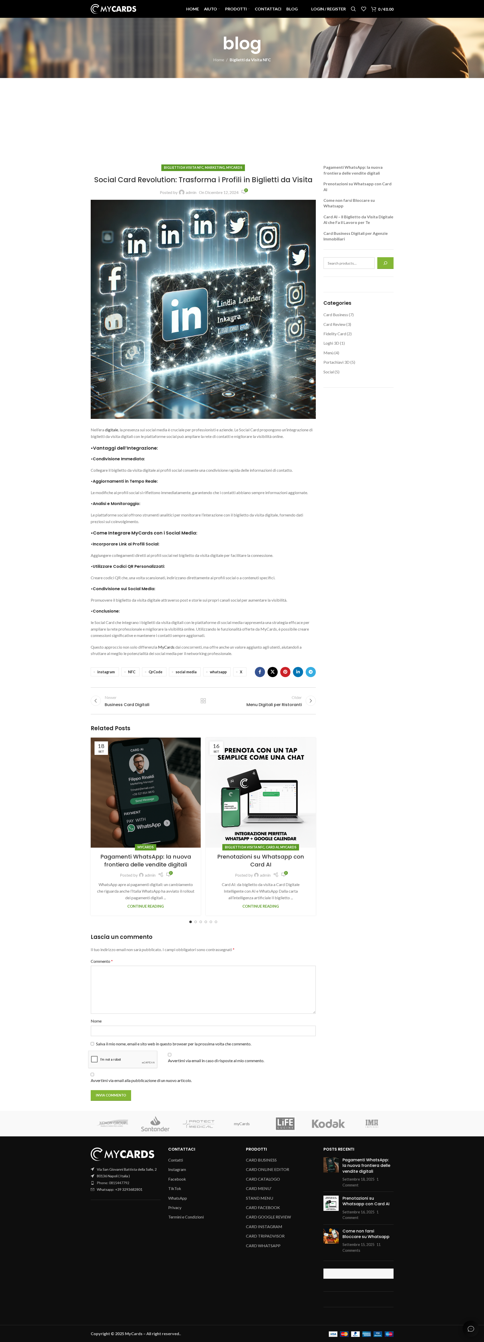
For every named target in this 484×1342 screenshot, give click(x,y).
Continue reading (145, 906)
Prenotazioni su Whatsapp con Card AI (260, 860)
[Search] (353, 9)
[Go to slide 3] (200, 922)
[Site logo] (113, 8)
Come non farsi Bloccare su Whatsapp (365, 1234)
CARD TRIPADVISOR (265, 1235)
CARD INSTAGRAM (264, 1226)
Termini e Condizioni (186, 1216)
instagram (106, 672)
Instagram (177, 1169)
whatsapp (218, 672)
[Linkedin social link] (298, 672)
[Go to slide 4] (206, 922)
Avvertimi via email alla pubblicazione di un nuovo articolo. (141, 1080)
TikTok (174, 1188)
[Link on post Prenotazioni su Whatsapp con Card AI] (261, 793)
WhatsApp (177, 1198)
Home (218, 59)
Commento (102, 961)
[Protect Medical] (198, 1123)
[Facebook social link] (260, 672)
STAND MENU (259, 1198)
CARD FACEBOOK (263, 1207)
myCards (242, 1123)
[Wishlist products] (363, 9)
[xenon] (112, 1123)
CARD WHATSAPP (263, 1245)
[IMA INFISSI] (371, 1123)
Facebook (177, 1179)
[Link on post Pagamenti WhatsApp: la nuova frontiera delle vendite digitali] (146, 793)
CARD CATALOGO (263, 1179)
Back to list (203, 701)
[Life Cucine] (285, 1123)
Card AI (272, 847)
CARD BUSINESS (261, 1159)
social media (186, 672)
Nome (96, 1020)
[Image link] (122, 1153)
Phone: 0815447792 (113, 1183)
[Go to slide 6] (216, 922)
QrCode (155, 672)
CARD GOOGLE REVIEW (268, 1216)
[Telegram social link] (311, 672)
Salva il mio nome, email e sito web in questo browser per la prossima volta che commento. (173, 1043)
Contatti (175, 1159)
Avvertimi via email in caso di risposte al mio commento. (216, 1060)
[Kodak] (328, 1123)
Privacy (174, 1207)
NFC (131, 672)
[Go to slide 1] (190, 922)
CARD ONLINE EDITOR (267, 1169)
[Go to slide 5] (211, 922)
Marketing (215, 167)
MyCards (234, 167)
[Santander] (155, 1123)
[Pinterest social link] (285, 672)
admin (191, 192)
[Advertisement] (242, 116)
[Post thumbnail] (331, 1172)
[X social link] (273, 672)
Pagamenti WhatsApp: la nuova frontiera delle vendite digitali (145, 860)
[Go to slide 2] (195, 922)
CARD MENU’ (258, 1188)
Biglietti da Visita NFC (250, 59)
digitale (111, 429)
